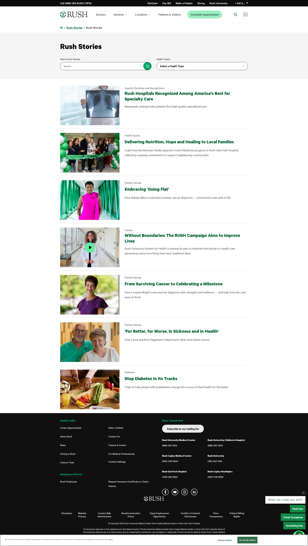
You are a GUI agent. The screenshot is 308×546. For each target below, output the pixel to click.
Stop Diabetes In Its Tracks (151, 378)
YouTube (175, 492)
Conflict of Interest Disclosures (190, 514)
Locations (141, 14)
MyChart (153, 3)
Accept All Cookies (247, 540)
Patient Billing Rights (237, 514)
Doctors (101, 14)
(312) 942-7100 (215, 461)
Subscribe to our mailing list (183, 428)
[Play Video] (90, 247)
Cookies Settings (117, 461)
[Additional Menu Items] (245, 14)
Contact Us (114, 436)
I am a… (240, 3)
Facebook (165, 492)
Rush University (219, 3)
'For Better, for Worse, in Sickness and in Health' (172, 331)
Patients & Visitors (169, 14)
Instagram (184, 492)
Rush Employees (68, 481)
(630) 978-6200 (170, 461)
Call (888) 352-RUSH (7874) (76, 3)
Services (119, 14)
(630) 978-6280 (215, 476)
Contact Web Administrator (104, 514)
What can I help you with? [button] (285, 499)
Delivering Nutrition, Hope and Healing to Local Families (179, 141)
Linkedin (194, 492)
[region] (154, 540)
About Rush (66, 436)
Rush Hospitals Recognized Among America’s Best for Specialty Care (177, 96)
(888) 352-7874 (169, 445)
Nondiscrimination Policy (130, 514)
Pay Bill (166, 3)
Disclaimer (66, 513)
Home (62, 29)
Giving (201, 3)
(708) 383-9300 (170, 476)
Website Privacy (82, 514)
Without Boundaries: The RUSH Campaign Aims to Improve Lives (182, 238)
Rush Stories (74, 27)
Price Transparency (216, 514)
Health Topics (163, 59)
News (63, 445)
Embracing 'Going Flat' (147, 189)
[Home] (154, 501)
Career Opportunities (70, 427)
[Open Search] (235, 14)
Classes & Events (117, 445)
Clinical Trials (67, 462)
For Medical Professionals (121, 453)
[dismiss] (303, 493)
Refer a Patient (184, 3)
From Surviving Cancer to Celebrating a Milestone (173, 283)
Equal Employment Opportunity (159, 514)
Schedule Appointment (205, 14)
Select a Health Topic (172, 66)
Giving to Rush (67, 453)
